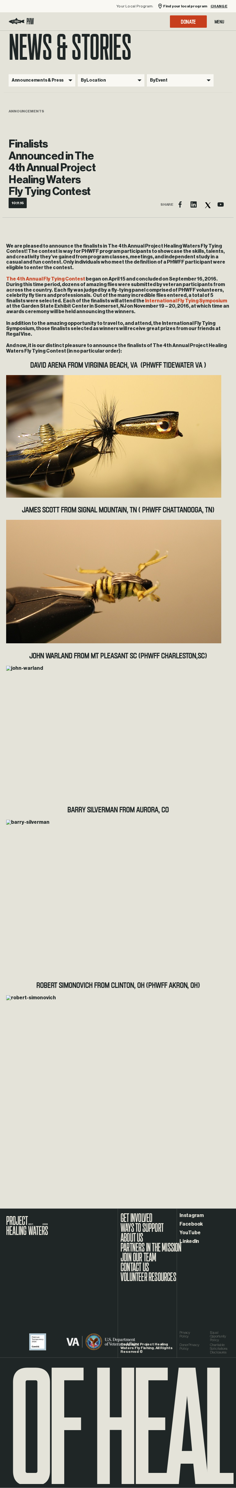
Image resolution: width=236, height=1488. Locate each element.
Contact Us (134, 1270)
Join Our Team (138, 1260)
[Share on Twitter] (207, 204)
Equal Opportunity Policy (218, 1336)
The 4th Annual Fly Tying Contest (45, 279)
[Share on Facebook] (180, 204)
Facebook (191, 1224)
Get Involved (136, 1221)
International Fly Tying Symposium (186, 300)
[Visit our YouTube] (220, 204)
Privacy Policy (184, 1334)
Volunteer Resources (148, 1280)
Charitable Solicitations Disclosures (218, 1348)
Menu (219, 21)
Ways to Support (141, 1231)
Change (218, 6)
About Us (131, 1240)
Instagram (191, 1215)
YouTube (189, 1233)
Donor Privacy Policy (189, 1346)
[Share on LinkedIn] (193, 204)
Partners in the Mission (151, 1250)
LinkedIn (189, 1241)
